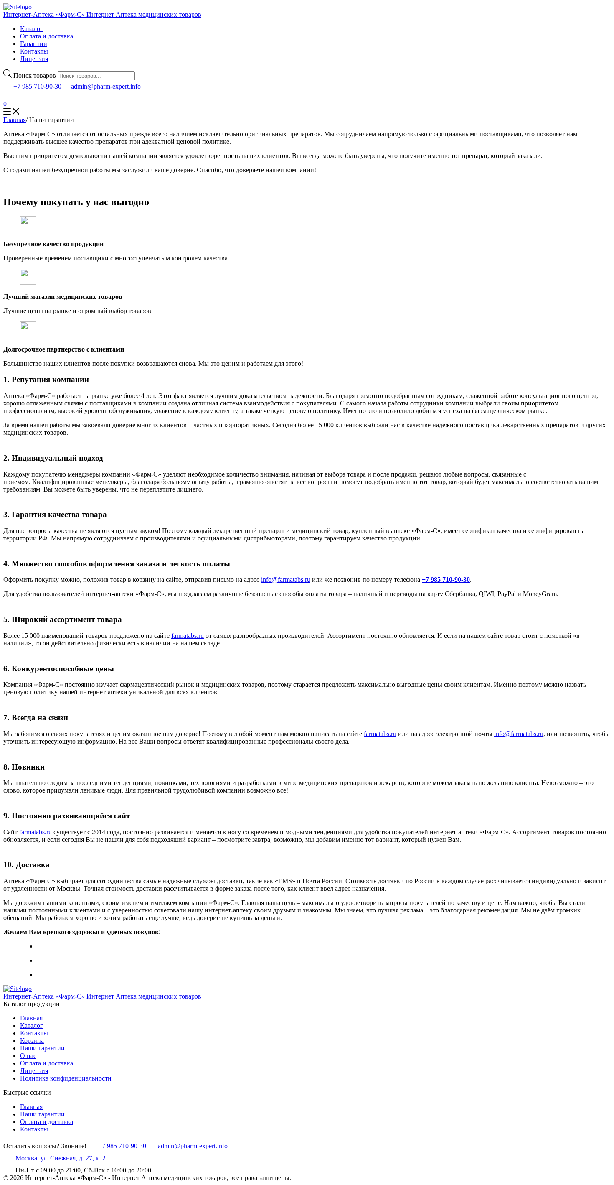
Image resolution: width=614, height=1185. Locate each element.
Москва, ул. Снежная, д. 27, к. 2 (60, 1158)
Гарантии (33, 43)
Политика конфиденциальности (66, 1078)
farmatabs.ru (187, 635)
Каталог (31, 28)
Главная (31, 1018)
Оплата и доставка (46, 36)
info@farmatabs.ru (285, 579)
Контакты (34, 51)
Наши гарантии (42, 1048)
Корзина (32, 1040)
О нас (28, 1055)
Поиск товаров (34, 75)
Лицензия (34, 58)
